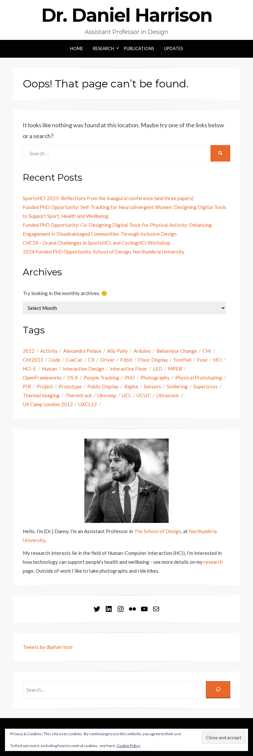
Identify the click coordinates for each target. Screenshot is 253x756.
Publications (139, 48)
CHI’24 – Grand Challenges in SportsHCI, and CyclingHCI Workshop (96, 243)
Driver (107, 360)
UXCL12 (87, 404)
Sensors (152, 386)
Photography (155, 377)
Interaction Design (83, 369)
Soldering (177, 386)
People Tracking (101, 377)
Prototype (70, 386)
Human (49, 369)
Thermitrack (78, 395)
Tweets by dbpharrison (47, 647)
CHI (207, 351)
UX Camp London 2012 (48, 404)
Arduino (142, 351)
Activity (49, 351)
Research (103, 48)
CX (91, 360)
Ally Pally (117, 351)
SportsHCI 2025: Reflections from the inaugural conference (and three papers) (108, 198)
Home (76, 48)
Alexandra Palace (82, 351)
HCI (217, 360)
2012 (29, 351)
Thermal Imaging (41, 395)
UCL (126, 395)
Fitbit (126, 360)
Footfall (182, 360)
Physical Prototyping (198, 377)
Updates (173, 48)
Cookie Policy (128, 745)
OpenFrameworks (42, 377)
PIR (27, 386)
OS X (72, 377)
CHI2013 (33, 360)
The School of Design (157, 531)
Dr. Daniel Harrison (126, 15)
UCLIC (144, 395)
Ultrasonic (167, 395)
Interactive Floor (128, 369)
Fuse (202, 360)
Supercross (205, 386)
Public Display (103, 386)
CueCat (74, 360)
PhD (130, 377)
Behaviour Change (176, 351)
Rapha (131, 386)
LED (157, 369)
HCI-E (29, 369)
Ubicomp (107, 395)
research (213, 562)
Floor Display (153, 360)
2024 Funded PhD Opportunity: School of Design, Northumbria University (103, 252)
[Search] (218, 689)
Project (45, 386)
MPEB (175, 369)
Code (54, 360)
